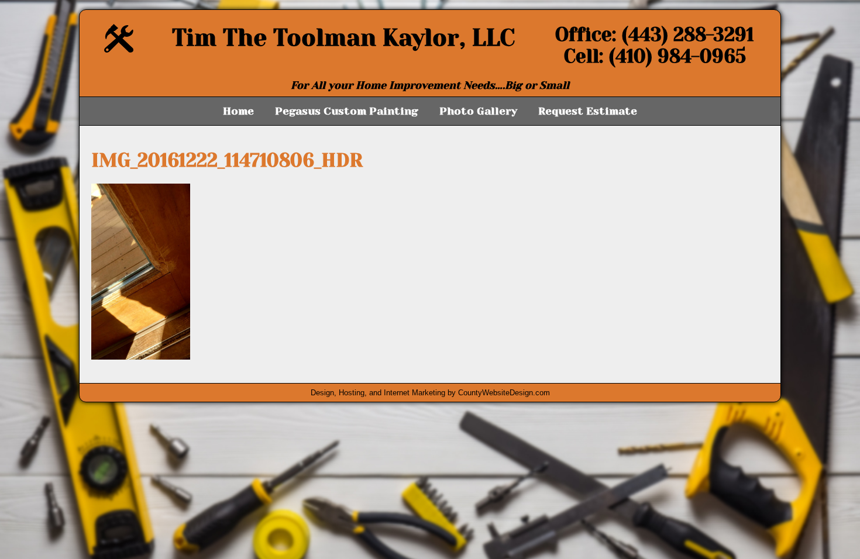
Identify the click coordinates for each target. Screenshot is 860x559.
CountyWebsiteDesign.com (504, 392)
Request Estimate (587, 111)
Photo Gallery (478, 111)
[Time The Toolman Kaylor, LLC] (118, 49)
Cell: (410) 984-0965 (655, 56)
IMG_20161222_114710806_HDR (227, 160)
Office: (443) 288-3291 (654, 35)
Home (238, 111)
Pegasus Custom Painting (346, 111)
